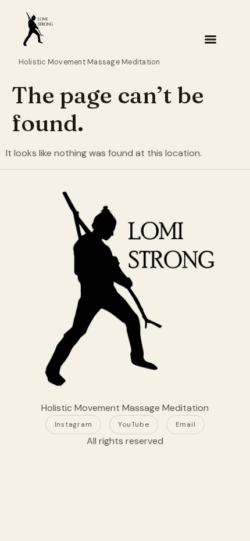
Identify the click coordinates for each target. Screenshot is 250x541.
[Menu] (210, 39)
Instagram (73, 424)
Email (186, 424)
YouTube (133, 424)
